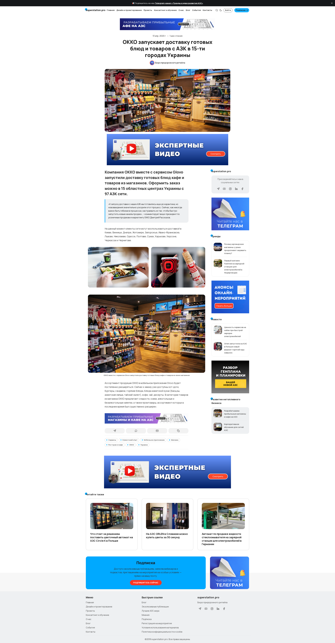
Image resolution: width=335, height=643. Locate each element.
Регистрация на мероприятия (157, 623)
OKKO (131, 445)
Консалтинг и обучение (165, 10)
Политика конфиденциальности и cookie (162, 631)
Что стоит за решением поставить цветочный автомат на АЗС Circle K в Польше (111, 537)
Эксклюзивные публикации (155, 606)
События (196, 10)
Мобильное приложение (154, 440)
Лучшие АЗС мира (150, 610)
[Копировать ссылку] (178, 430)
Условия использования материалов (160, 627)
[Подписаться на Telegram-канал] (229, 573)
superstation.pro (159, 639)
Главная (111, 10)
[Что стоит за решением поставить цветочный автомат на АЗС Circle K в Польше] (111, 516)
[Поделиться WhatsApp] (136, 430)
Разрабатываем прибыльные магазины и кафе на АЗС (235, 414)
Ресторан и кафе (115, 445)
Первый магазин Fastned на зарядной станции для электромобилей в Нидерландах (234, 266)
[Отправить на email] (157, 430)
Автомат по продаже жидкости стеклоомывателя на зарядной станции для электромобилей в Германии (222, 539)
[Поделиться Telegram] (115, 430)
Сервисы (112, 440)
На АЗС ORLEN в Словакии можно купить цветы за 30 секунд (167, 535)
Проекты (148, 10)
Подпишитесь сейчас (145, 582)
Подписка (240, 10)
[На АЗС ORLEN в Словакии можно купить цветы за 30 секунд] (167, 516)
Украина (144, 445)
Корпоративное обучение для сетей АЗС (234, 427)
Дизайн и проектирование (129, 10)
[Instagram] (230, 188)
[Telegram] (218, 188)
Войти (228, 10)
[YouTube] (224, 188)
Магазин (174, 440)
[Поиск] (217, 10)
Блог (188, 10)
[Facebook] (242, 188)
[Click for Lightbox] (118, 267)
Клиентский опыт (129, 440)
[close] (332, 3)
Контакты (207, 10)
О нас (181, 10)
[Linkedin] (236, 188)
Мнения (145, 615)
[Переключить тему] (221, 10)
